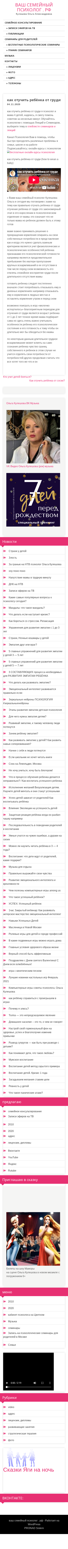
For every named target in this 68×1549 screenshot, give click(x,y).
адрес (11, 1136)
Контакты (11, 61)
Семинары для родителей (21, 39)
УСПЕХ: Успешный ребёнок (25, 903)
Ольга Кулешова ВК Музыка (22, 403)
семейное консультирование (25, 1111)
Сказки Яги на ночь (28, 1469)
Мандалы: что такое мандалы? (27, 607)
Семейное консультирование (23, 22)
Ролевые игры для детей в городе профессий (35, 934)
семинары (14, 1328)
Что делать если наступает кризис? (29, 614)
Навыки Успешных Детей (23, 920)
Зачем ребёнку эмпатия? (23, 733)
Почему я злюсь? (19, 1008)
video (11, 1407)
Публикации (16, 33)
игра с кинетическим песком (25, 970)
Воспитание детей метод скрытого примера (34, 1066)
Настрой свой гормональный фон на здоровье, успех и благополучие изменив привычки (27, 1032)
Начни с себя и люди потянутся (27, 750)
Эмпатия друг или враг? (23, 644)
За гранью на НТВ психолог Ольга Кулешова (35, 564)
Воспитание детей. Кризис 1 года (28, 1073)
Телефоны (14, 83)
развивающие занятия (21, 1427)
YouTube (13, 1157)
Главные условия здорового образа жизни (34, 947)
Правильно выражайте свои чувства (30, 873)
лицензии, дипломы (19, 1142)
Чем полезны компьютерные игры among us (35, 890)
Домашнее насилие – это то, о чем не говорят (35, 1022)
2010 (11, 1124)
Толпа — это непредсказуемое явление (32, 1015)
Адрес (11, 77)
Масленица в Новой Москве (25, 927)
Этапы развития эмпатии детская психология (35, 710)
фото (11, 1440)
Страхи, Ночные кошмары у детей (29, 638)
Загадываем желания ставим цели (29, 1079)
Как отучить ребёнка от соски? (47, 380)
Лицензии (14, 66)
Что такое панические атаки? (26, 1092)
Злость (13, 557)
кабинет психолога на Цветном (26, 1314)
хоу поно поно (17, 571)
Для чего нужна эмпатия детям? (27, 716)
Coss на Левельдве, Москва (25, 763)
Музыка (9, 55)
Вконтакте (14, 1150)
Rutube (12, 1170)
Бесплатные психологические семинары (34, 44)
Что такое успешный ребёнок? (27, 897)
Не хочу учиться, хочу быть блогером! (31, 770)
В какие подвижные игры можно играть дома (35, 940)
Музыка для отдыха (20, 866)
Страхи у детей (17, 551)
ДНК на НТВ (16, 584)
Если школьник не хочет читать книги (30, 757)
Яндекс (12, 1164)
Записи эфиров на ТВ (21, 28)
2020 (11, 1131)
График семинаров (20, 50)
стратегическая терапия (22, 1433)
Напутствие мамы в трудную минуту (30, 577)
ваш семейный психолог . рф (34, 7)
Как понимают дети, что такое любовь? (31, 1053)
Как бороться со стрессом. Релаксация (31, 621)
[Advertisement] (30, 1201)
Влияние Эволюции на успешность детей (33, 808)
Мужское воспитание (21, 1059)
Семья (12, 1345)
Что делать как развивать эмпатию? (30, 682)
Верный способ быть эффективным (30, 953)
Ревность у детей (19, 1086)
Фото (11, 72)
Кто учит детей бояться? (17, 376)
